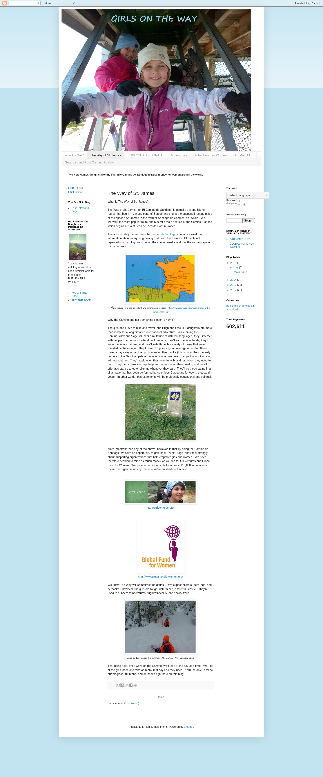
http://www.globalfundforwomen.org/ (160, 576)
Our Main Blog (243, 155)
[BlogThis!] (122, 685)
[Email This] (118, 685)
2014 (233, 279)
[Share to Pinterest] (135, 685)
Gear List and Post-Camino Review (89, 162)
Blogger (188, 726)
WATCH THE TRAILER (79, 294)
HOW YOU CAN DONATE (145, 155)
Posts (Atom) (131, 703)
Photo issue (240, 272)
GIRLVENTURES (240, 239)
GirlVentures (178, 155)
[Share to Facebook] (131, 685)
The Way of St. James (105, 155)
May (236, 267)
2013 (233, 284)
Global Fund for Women (210, 155)
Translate (240, 204)
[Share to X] (127, 685)
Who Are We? (74, 155)
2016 (233, 263)
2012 (233, 290)
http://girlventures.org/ (160, 507)
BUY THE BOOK (81, 300)
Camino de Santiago (163, 234)
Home (160, 697)
